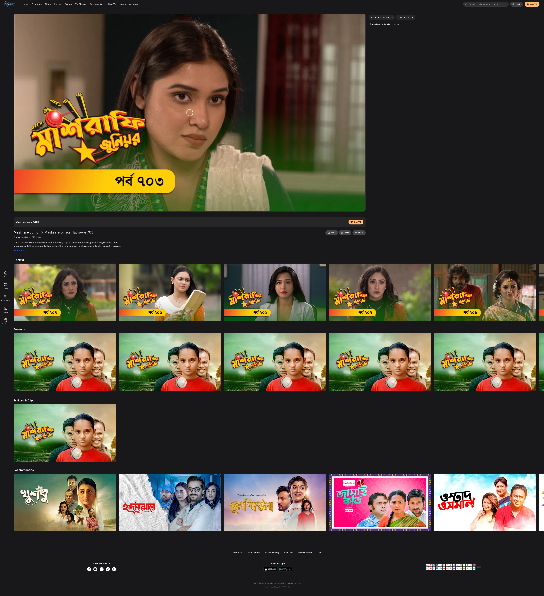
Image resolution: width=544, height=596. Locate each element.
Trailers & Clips (24, 400)
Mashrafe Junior (27, 232)
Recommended (24, 470)
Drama (68, 4)
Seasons (19, 329)
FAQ (320, 552)
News (123, 4)
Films (48, 4)
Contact (288, 552)
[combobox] (382, 17)
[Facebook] (89, 569)
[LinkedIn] (114, 569)
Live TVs (5, 288)
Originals (37, 4)
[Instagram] (108, 569)
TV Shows (80, 4)
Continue (5, 324)
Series (57, 4)
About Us (237, 552)
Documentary (97, 4)
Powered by (278, 587)
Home (6, 277)
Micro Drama (5, 300)
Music (6, 312)
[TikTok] (102, 569)
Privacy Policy (272, 552)
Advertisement (306, 552)
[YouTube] (95, 569)
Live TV (112, 4)
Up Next (19, 260)
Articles (133, 4)
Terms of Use (253, 552)
